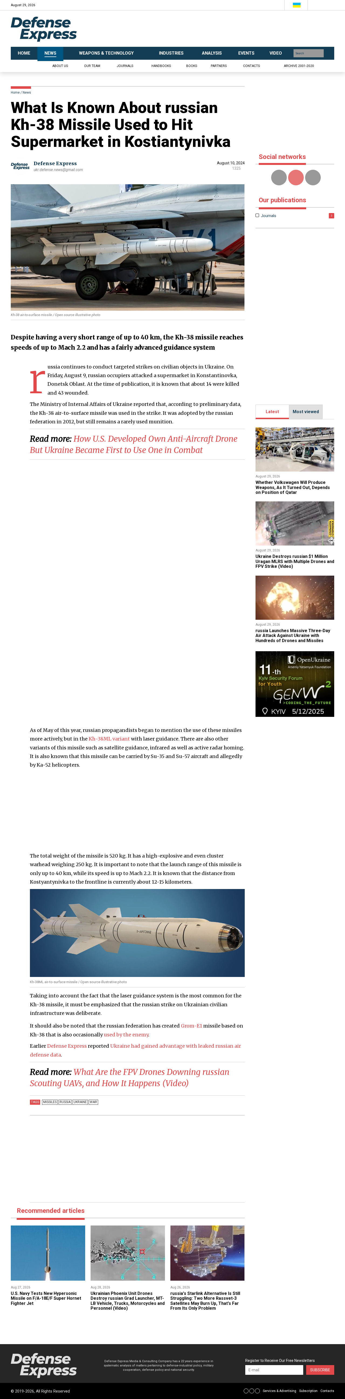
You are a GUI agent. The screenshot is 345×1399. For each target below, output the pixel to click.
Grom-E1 (191, 1026)
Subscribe (320, 1370)
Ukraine (80, 1102)
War (93, 1102)
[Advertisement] (226, 28)
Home (15, 92)
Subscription (308, 1391)
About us (60, 66)
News (27, 92)
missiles (50, 1102)
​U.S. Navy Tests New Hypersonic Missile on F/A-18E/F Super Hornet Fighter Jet (46, 1298)
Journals (125, 66)
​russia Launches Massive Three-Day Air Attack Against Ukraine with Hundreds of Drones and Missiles (293, 635)
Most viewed (306, 411)
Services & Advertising (279, 1391)
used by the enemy (126, 1035)
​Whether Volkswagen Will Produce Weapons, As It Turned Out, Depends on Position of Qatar (293, 487)
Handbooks (161, 66)
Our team (92, 66)
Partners (219, 66)
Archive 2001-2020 (299, 66)
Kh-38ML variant (109, 739)
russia (65, 1102)
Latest (272, 411)
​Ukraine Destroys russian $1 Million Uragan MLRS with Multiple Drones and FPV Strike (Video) (295, 561)
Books (191, 66)
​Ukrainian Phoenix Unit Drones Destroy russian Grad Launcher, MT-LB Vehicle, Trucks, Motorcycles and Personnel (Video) (128, 1301)
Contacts (251, 66)
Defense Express (55, 163)
